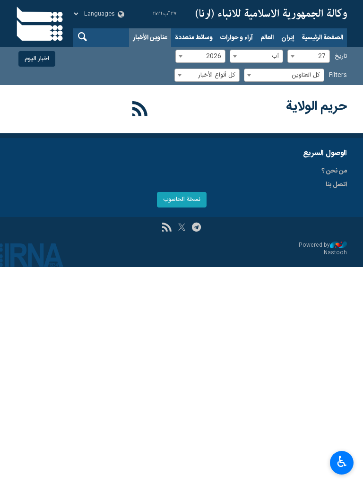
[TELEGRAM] (196, 228)
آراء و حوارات (236, 37)
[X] (181, 228)
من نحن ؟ (334, 171)
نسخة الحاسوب (181, 200)
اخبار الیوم (37, 59)
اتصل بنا (336, 184)
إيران (287, 37)
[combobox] (308, 56)
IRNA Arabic (271, 14)
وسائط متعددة (194, 37)
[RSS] (140, 110)
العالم (267, 37)
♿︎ (342, 461)
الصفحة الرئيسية (322, 37)
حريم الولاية (316, 107)
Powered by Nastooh (323, 249)
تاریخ (341, 56)
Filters (338, 75)
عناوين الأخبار (150, 37)
